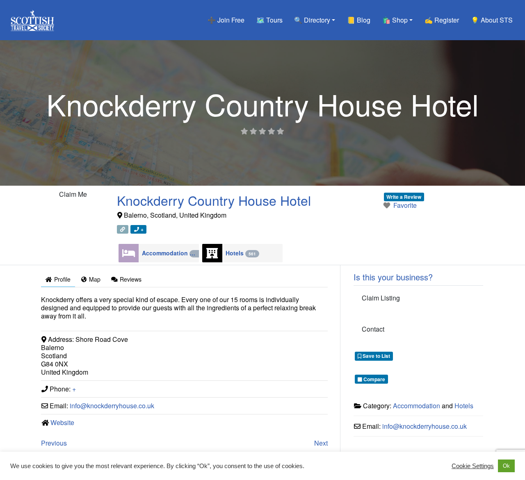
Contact (373, 329)
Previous (54, 443)
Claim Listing (381, 298)
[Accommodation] (129, 253)
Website (62, 422)
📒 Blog (358, 20)
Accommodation (170, 253)
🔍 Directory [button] (312, 20)
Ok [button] (506, 466)
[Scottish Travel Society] (33, 19)
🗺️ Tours (269, 20)
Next (321, 443)
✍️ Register (442, 20)
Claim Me (73, 194)
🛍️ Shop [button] (395, 20)
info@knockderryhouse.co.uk (112, 405)
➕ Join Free (226, 20)
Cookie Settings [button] (473, 466)
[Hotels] (212, 253)
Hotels (241, 253)
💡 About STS (492, 20)
